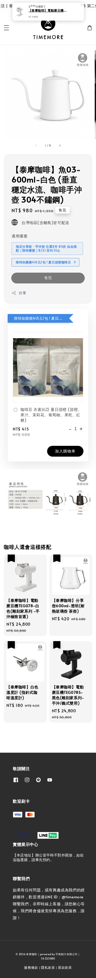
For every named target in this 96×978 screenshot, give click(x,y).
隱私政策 (48, 967)
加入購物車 (65, 451)
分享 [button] (22, 292)
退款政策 (65, 967)
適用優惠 (19, 235)
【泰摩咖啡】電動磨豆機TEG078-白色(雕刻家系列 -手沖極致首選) (48, 10)
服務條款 (31, 967)
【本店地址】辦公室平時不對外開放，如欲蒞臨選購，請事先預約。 (48, 857)
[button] (6, 27)
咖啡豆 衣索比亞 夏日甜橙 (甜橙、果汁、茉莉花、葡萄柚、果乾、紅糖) (51, 415)
